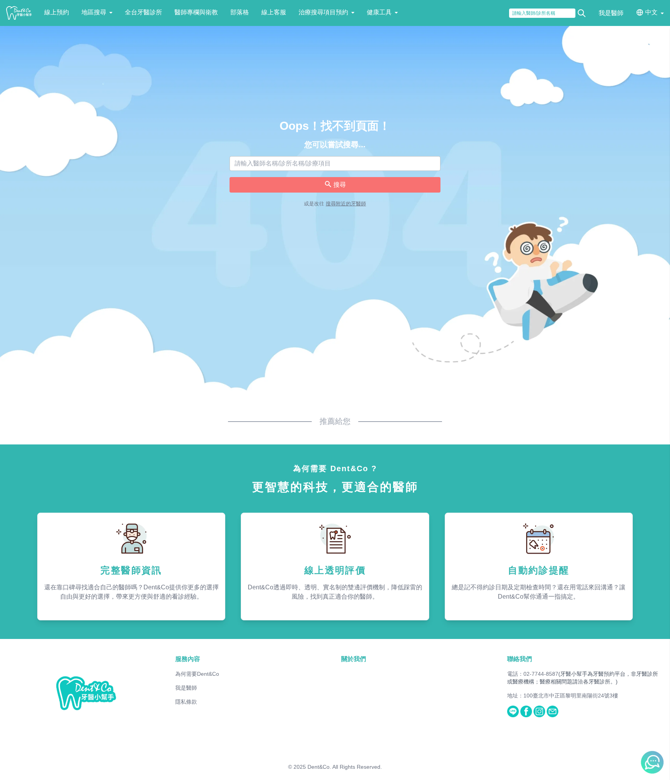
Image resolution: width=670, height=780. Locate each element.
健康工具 (379, 12)
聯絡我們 (519, 659)
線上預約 (56, 12)
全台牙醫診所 (143, 12)
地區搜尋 (93, 12)
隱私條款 (186, 702)
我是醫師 (611, 13)
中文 (651, 12)
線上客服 (273, 12)
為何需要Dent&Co (197, 674)
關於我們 (353, 659)
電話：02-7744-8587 (532, 674)
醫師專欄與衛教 (196, 12)
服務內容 (187, 659)
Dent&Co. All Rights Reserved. (344, 767)
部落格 (239, 12)
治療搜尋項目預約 (323, 12)
